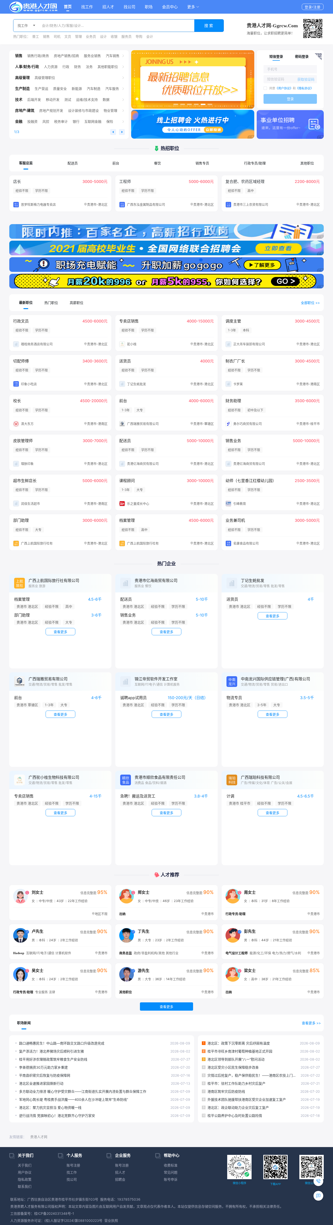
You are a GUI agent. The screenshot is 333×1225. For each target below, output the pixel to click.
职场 (149, 6)
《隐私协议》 (304, 88)
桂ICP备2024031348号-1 (54, 1213)
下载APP (275, 1184)
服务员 (126, 36)
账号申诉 (170, 1179)
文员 (67, 36)
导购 (139, 36)
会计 (149, 36)
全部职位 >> (310, 303)
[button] (193, 7)
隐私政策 (24, 1179)
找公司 (129, 6)
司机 (57, 36)
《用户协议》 (284, 88)
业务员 (91, 36)
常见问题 (170, 1172)
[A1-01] (166, 281)
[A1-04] (166, 231)
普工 (35, 36)
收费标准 (170, 1165)
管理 (78, 36)
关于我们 (24, 1165)
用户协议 (24, 1172)
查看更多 (166, 1007)
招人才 (108, 6)
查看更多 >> (311, 1023)
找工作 (87, 6)
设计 (103, 36)
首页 (68, 7)
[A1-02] (166, 264)
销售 (46, 36)
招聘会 (120, 1179)
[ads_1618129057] (192, 79)
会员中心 (170, 6)
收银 (114, 36)
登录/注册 (313, 7)
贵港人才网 (38, 1137)
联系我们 (24, 1186)
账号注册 (73, 1165)
